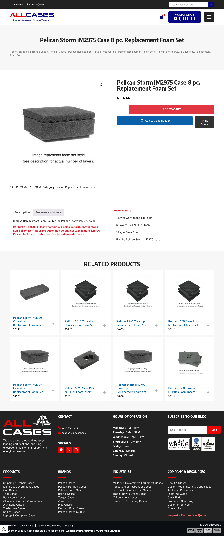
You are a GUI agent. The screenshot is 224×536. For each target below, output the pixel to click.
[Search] (211, 4)
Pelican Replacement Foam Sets (136, 51)
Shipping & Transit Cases (33, 51)
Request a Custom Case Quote (187, 515)
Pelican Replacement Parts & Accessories (92, 51)
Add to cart (172, 109)
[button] (101, 85)
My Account (17, 4)
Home (13, 51)
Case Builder (27, 525)
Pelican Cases (58, 51)
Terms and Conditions (49, 525)
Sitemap (69, 525)
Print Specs (205, 122)
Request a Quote (35, 4)
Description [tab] (22, 212)
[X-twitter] (69, 450)
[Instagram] (76, 450)
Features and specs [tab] (48, 212)
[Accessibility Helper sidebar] (4, 529)
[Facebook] (61, 450)
